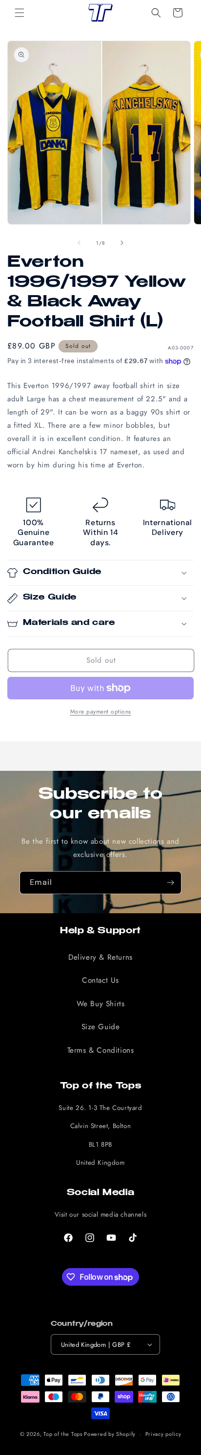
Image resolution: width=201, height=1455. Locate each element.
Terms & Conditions (100, 1050)
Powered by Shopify (110, 1434)
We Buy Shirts (101, 1003)
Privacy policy (163, 1434)
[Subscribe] (170, 882)
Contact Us (100, 980)
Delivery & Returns (100, 957)
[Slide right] (122, 243)
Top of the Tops (62, 1434)
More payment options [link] (100, 711)
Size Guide (100, 1026)
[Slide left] (79, 243)
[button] (19, 12)
